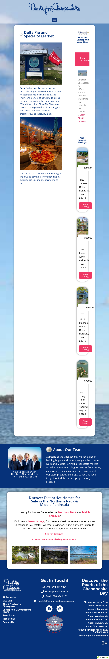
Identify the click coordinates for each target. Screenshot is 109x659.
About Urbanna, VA (98, 609)
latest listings (36, 521)
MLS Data (7, 601)
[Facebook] (49, 608)
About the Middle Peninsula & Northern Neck (93, 631)
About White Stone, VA (96, 612)
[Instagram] (59, 608)
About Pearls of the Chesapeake (12, 605)
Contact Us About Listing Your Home (54, 539)
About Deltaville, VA (98, 606)
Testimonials (9, 619)
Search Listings (54, 534)
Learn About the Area (82, 118)
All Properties (9, 597)
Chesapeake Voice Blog (96, 602)
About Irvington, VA (98, 616)
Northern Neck (67, 512)
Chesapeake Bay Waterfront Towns (17, 611)
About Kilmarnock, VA (96, 619)
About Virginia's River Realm (93, 635)
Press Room (9, 615)
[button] (54, 20)
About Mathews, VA (98, 623)
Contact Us (8, 622)
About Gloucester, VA (97, 626)
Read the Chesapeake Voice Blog (83, 39)
